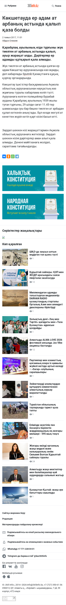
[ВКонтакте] (4, 156)
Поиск (57, 6)
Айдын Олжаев (9, 40)
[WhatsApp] (13, 156)
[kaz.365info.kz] (33, 6)
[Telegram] (17, 156)
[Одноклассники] (8, 156)
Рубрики (11, 5)
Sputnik (27, 74)
